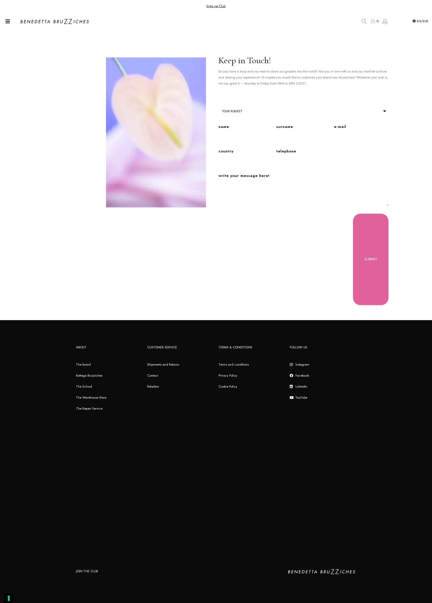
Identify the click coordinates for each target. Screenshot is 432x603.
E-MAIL (340, 126)
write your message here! (244, 175)
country (226, 151)
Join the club (87, 571)
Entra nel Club (216, 6)
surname (284, 126)
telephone (286, 151)
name (223, 126)
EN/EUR (422, 21)
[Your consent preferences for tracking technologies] (9, 598)
